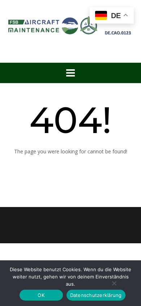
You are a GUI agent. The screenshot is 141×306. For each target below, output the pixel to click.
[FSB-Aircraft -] (70, 24)
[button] (70, 73)
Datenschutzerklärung (96, 295)
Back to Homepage (70, 167)
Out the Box (83, 257)
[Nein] (114, 283)
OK (41, 295)
